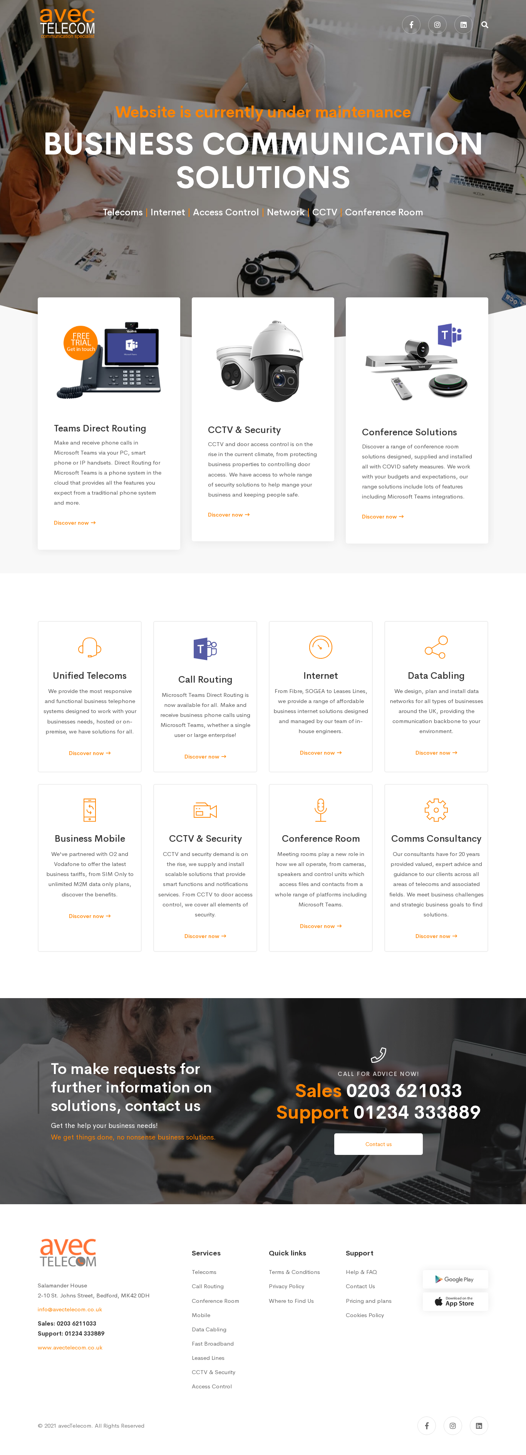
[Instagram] (437, 24)
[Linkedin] (463, 24)
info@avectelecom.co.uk (70, 1309)
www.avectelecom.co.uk (70, 1347)
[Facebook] (411, 24)
